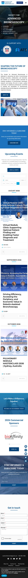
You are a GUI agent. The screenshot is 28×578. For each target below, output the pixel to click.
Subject (3, 522)
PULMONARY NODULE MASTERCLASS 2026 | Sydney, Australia (13, 362)
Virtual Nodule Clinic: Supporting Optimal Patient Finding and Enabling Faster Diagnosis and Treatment (12, 232)
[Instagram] (11, 558)
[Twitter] (17, 558)
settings (16, 573)
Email (2, 518)
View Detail (22, 251)
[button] (26, 3)
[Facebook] (8, 558)
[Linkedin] (19, 558)
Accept (4, 575)
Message (3, 527)
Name (2, 513)
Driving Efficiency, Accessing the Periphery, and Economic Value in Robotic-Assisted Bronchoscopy (12, 300)
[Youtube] (14, 558)
